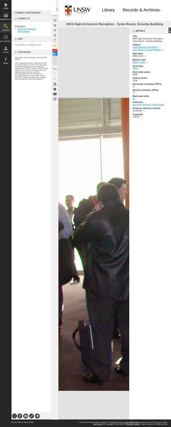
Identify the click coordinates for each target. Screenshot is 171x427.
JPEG (135, 68)
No (134, 98)
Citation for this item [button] (55, 99)
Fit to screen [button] (55, 25)
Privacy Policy (17, 422)
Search (5, 30)
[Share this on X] (14, 416)
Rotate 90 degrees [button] (55, 40)
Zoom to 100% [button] (55, 45)
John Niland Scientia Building (147, 50)
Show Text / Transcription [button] (55, 68)
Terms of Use (29, 422)
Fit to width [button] (55, 30)
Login (6, 52)
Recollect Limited (133, 424)
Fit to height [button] (55, 35)
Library (108, 10)
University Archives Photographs (27, 30)
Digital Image (139, 62)
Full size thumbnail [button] (55, 20)
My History (6, 41)
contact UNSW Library (131, 422)
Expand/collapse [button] (169, 30)
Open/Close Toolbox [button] (57, 6)
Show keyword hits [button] (55, 73)
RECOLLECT (99, 424)
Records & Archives (141, 10)
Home (5, 8)
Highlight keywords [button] (55, 78)
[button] (54, 54)
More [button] (5, 63)
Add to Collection (55, 89)
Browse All (5, 19)
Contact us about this (55, 94)
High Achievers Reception (145, 47)
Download (55, 83)
